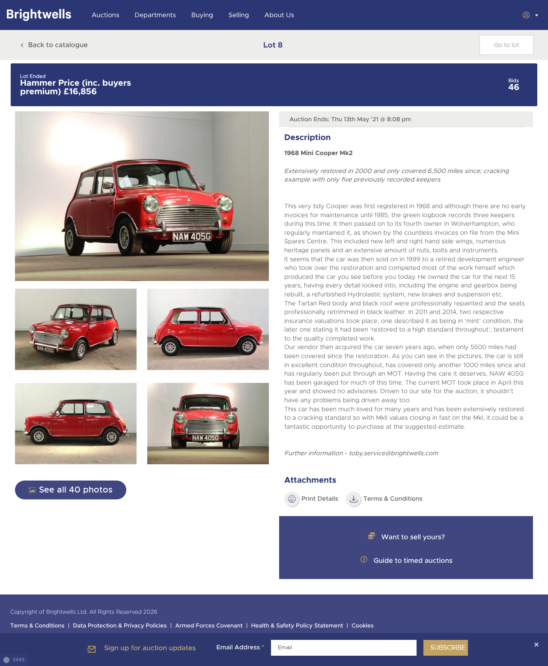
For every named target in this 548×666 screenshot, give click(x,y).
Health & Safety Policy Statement (297, 626)
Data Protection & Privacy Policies (120, 626)
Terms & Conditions (37, 626)
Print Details (319, 499)
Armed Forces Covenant (209, 626)
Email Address (240, 647)
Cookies (362, 626)
